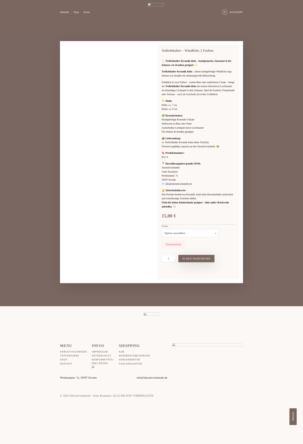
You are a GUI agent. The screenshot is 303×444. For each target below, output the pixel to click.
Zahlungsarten (130, 363)
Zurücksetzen (173, 244)
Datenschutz (101, 355)
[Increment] (172, 258)
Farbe (165, 226)
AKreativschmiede (73, 351)
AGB (121, 351)
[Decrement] (164, 258)
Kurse (87, 12)
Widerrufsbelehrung (134, 355)
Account (236, 12)
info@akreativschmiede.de (178, 183)
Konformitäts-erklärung (103, 361)
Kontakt (66, 363)
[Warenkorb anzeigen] (224, 12)
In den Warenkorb (196, 258)
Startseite (64, 12)
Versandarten (129, 359)
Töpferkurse (69, 355)
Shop (76, 12)
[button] (292, 435)
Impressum (100, 351)
